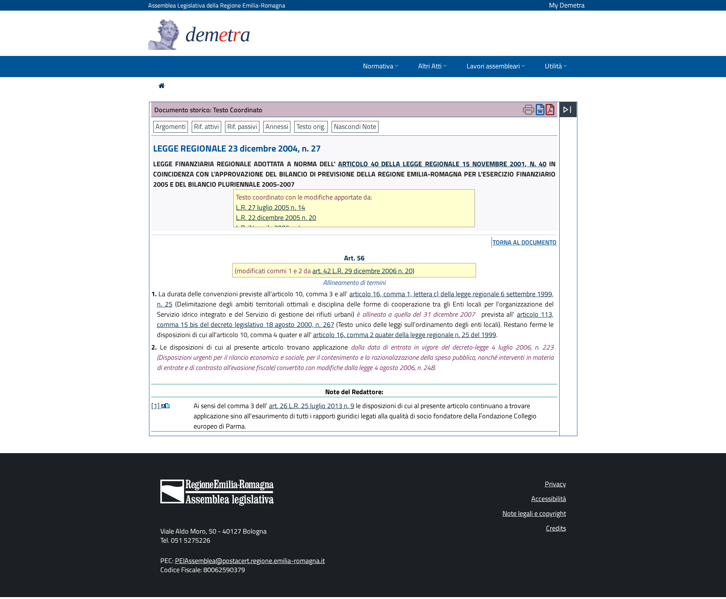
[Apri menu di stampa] (528, 109)
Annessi (276, 126)
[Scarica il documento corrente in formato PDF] (550, 111)
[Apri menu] (567, 109)
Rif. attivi (206, 126)
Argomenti (170, 126)
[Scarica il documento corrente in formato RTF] (540, 111)
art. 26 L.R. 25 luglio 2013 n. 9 (311, 406)
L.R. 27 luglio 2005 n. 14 (270, 207)
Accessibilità (548, 499)
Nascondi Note (355, 126)
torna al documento (525, 242)
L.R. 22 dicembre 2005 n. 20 (276, 217)
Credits (556, 528)
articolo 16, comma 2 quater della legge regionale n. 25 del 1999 (404, 335)
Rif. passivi (242, 126)
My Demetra (567, 5)
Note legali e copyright (534, 513)
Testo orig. (311, 126)
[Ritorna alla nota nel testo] (163, 406)
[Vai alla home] (161, 85)
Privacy (555, 484)
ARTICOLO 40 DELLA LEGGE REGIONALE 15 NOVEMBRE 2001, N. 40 (442, 164)
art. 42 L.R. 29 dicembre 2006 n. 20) (363, 271)
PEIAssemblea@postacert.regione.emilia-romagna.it (250, 561)
